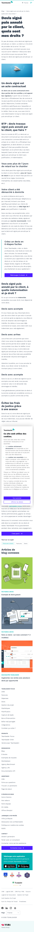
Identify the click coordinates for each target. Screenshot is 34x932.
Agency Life (5, 768)
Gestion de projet (7, 705)
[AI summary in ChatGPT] (15, 908)
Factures (19, 543)
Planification (5, 711)
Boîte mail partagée (8, 721)
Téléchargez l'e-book (17, 275)
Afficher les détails (17, 502)
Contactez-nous (15, 848)
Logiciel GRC (9, 891)
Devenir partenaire (8, 836)
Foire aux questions (8, 782)
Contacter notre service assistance (13, 843)
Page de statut (6, 789)
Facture (28, 891)
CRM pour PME (19, 891)
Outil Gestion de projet (8, 898)
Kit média (4, 807)
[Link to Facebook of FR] (2, 908)
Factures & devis (8, 543)
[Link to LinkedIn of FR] (7, 908)
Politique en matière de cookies (12, 825)
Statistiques (5, 708)
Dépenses (4, 698)
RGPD (3, 828)
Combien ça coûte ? (8, 728)
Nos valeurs (5, 800)
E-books (4, 754)
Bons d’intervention (8, 718)
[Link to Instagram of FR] (11, 908)
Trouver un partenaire (9, 786)
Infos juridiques (6, 818)
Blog (2, 11)
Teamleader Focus (15, 506)
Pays (3, 913)
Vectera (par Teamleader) (10, 743)
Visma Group (5, 927)
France (26, 3)
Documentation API (8, 771)
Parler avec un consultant (10, 840)
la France (24, 489)
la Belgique (15, 489)
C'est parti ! (16, 533)
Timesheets (22, 901)
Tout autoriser (17, 498)
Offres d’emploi (6, 810)
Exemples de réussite (9, 758)
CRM (3, 692)
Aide (3, 779)
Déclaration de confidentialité (12, 822)
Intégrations (5, 725)
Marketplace (5, 761)
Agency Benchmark (8, 764)
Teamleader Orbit (7, 740)
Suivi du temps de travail (9, 901)
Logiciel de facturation (8, 895)
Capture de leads (7, 715)
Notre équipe (6, 804)
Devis (25, 543)
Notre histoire (6, 797)
